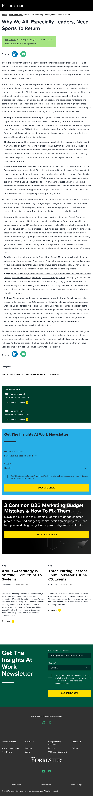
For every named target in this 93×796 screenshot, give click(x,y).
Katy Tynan (10, 39)
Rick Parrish (53, 584)
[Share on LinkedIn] (15, 54)
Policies (51, 748)
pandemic (54, 374)
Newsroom (29, 741)
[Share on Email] (23, 54)
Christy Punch (8, 584)
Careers (28, 748)
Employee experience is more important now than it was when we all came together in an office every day (47, 248)
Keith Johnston (12, 43)
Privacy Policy (45, 785)
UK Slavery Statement (57, 752)
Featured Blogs (16, 14)
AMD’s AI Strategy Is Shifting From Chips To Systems (22, 575)
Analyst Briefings (9, 741)
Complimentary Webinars (54, 743)
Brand (27, 752)
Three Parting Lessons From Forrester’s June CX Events (68, 575)
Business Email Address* (13, 451)
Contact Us (76, 741)
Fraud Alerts (7, 752)
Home (4, 14)
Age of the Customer (11, 374)
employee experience (35, 374)
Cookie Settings (76, 785)
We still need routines (20, 244)
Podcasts (75, 748)
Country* (7, 464)
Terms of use (16, 785)
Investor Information (10, 748)
